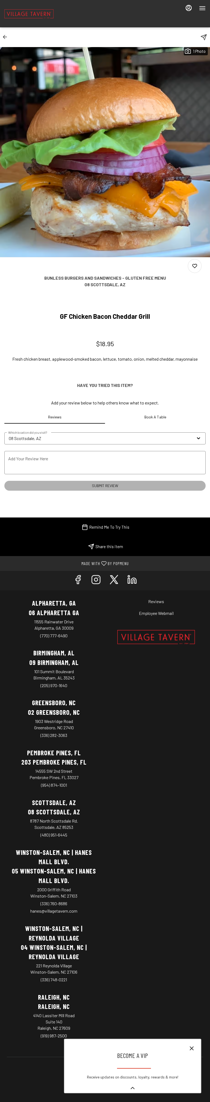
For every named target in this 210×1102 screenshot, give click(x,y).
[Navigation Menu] (202, 8)
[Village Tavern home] (29, 13)
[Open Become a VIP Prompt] (132, 1088)
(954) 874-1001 (54, 785)
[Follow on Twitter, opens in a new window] (114, 581)
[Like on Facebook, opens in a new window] (78, 581)
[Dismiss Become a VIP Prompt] (191, 1048)
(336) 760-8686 (53, 903)
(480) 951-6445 (53, 834)
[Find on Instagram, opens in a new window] (96, 581)
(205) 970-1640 (53, 685)
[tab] (54, 417)
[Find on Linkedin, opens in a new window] (132, 581)
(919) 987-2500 (54, 1035)
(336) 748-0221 (54, 979)
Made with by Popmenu (66, 563)
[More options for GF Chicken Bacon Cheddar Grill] (194, 266)
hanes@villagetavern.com (53, 910)
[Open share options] (203, 37)
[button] (6, 37)
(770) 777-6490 (54, 635)
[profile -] (188, 8)
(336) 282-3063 (53, 735)
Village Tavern (156, 637)
